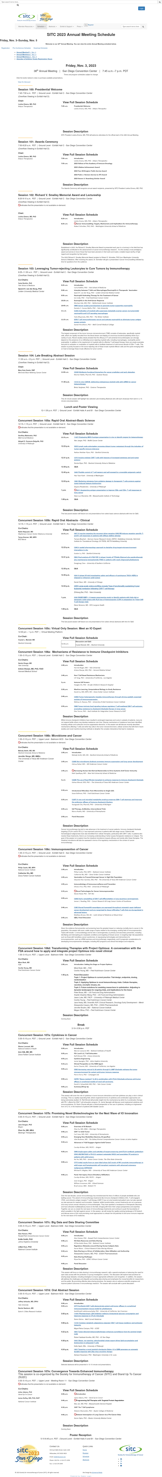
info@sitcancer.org (60, 1457)
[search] (160, 2)
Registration (5, 48)
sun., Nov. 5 (27, 57)
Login (141, 8)
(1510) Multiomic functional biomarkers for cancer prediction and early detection (104, 372)
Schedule (86, 1456)
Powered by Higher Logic (81, 1476)
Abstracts (86, 1460)
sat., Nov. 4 (26, 54)
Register (91, 25)
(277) (105, 1307)
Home (85, 1450)
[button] (26, 26)
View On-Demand (24, 82)
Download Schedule (40, 48)
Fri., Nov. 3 (26, 52)
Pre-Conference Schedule (22, 48)
